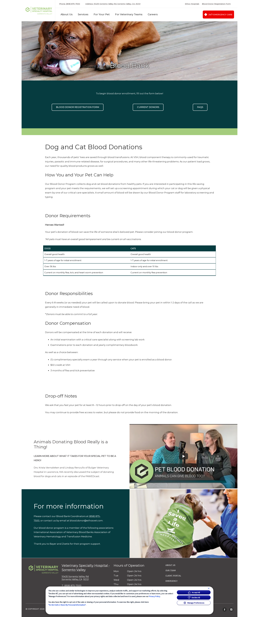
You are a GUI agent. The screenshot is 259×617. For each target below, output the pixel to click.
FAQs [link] (200, 107)
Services (83, 14)
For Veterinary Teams (128, 14)
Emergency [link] (172, 581)
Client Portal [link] (173, 575)
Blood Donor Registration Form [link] (216, 4)
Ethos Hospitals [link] (192, 4)
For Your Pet (102, 14)
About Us (66, 14)
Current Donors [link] (148, 107)
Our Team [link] (171, 570)
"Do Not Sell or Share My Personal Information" (67, 605)
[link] (39, 11)
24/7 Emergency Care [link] (220, 14)
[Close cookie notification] (209, 588)
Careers (153, 14)
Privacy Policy (154, 596)
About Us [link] (170, 565)
